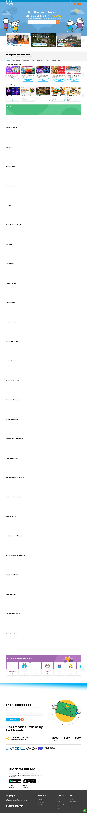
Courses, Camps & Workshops (44, 806)
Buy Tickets (16, 79)
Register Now (15, 99)
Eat (33, 60)
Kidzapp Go (47, 4)
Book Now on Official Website (39, 44)
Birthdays (40, 804)
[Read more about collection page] (12, 673)
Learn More (10, 44)
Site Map (71, 806)
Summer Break (16, 60)
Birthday (47, 60)
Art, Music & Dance (42, 801)
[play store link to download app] (19, 805)
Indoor (58, 808)
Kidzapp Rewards (56, 60)
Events (58, 801)
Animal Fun (40, 799)
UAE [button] (75, 1)
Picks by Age (26, 60)
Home (8, 60)
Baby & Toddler (41, 802)
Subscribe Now (12, 719)
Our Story (72, 799)
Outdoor (59, 810)
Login (79, 4)
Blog (41, 4)
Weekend (39, 60)
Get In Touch (55, 4)
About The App (73, 801)
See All (79, 55)
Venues (58, 797)
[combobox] (41, 22)
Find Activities (35, 4)
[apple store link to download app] (10, 805)
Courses (58, 799)
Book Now (61, 44)
